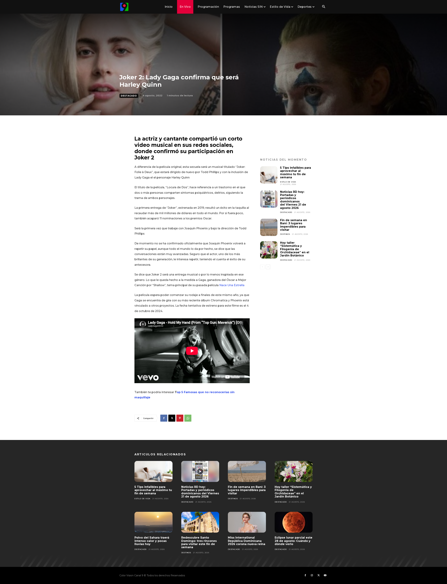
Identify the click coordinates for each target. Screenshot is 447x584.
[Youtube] (325, 575)
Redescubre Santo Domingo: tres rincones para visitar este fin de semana (199, 542)
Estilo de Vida (288, 182)
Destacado (129, 95)
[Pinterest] (179, 418)
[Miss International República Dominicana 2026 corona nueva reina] (247, 522)
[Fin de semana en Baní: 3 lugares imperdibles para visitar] (268, 227)
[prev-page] (262, 267)
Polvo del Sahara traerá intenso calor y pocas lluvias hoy (151, 541)
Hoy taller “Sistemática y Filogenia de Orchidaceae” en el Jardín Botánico (294, 249)
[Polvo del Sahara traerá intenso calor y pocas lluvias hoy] (153, 522)
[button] (324, 7)
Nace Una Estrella (232, 285)
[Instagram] (311, 575)
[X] (171, 418)
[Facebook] (163, 418)
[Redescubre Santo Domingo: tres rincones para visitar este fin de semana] (200, 522)
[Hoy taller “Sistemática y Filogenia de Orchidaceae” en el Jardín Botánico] (268, 250)
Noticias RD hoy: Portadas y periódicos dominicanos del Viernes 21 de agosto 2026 (293, 200)
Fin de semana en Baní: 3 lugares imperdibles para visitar (293, 224)
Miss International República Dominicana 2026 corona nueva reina (246, 541)
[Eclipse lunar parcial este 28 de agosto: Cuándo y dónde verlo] (294, 522)
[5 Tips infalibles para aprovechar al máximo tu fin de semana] (268, 175)
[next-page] (268, 267)
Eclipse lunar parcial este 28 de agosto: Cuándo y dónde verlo (293, 541)
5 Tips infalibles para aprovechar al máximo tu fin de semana (295, 172)
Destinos (285, 234)
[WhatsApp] (187, 418)
